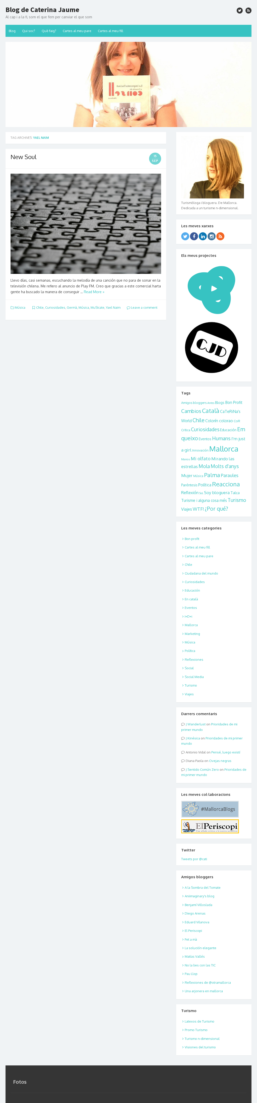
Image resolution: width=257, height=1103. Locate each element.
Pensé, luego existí (225, 752)
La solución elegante (200, 948)
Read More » (94, 292)
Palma (212, 474)
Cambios (191, 411)
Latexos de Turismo (199, 1021)
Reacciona (226, 484)
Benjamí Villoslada (198, 905)
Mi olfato (201, 458)
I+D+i (188, 616)
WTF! (198, 509)
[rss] (248, 11)
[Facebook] (194, 236)
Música (20, 307)
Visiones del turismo (200, 1047)
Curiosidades (55, 307)
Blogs (219, 402)
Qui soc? (28, 31)
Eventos (205, 439)
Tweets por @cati (194, 859)
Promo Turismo (196, 1030)
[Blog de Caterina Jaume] (128, 84)
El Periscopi (193, 931)
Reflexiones (194, 659)
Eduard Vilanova (197, 922)
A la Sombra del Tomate (203, 888)
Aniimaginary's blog (199, 896)
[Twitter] (185, 236)
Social (189, 668)
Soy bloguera (217, 492)
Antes (210, 403)
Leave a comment (143, 307)
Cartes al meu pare (77, 31)
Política (204, 484)
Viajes (186, 509)
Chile (40, 307)
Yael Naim (113, 307)
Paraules (229, 475)
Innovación (200, 450)
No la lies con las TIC (200, 965)
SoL (201, 493)
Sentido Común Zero (203, 769)
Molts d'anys (225, 466)
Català (210, 410)
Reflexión (190, 492)
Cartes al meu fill (110, 31)
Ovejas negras (220, 761)
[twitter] (240, 11)
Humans (221, 438)
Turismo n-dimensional (202, 1039)
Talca (235, 492)
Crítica (185, 430)
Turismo (237, 500)
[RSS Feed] (220, 236)
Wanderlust (196, 724)
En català (191, 599)
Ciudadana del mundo (201, 573)
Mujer (186, 475)
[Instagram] (212, 236)
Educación (228, 430)
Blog (12, 31)
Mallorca (223, 448)
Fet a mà (191, 939)
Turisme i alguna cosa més (204, 500)
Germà (72, 307)
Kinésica (193, 738)
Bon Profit (233, 402)
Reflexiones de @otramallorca (208, 982)
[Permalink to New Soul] (86, 224)
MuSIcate (97, 307)
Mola (204, 466)
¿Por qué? (216, 508)
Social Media (194, 677)
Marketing (192, 634)
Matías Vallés (195, 956)
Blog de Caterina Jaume (42, 9)
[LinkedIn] (203, 236)
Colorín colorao (219, 420)
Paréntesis (189, 485)
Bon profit (192, 539)
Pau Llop (191, 974)
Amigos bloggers (194, 403)
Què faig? (49, 31)
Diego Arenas (195, 913)
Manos (185, 459)
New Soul (23, 157)
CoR (237, 421)
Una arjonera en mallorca (204, 991)
